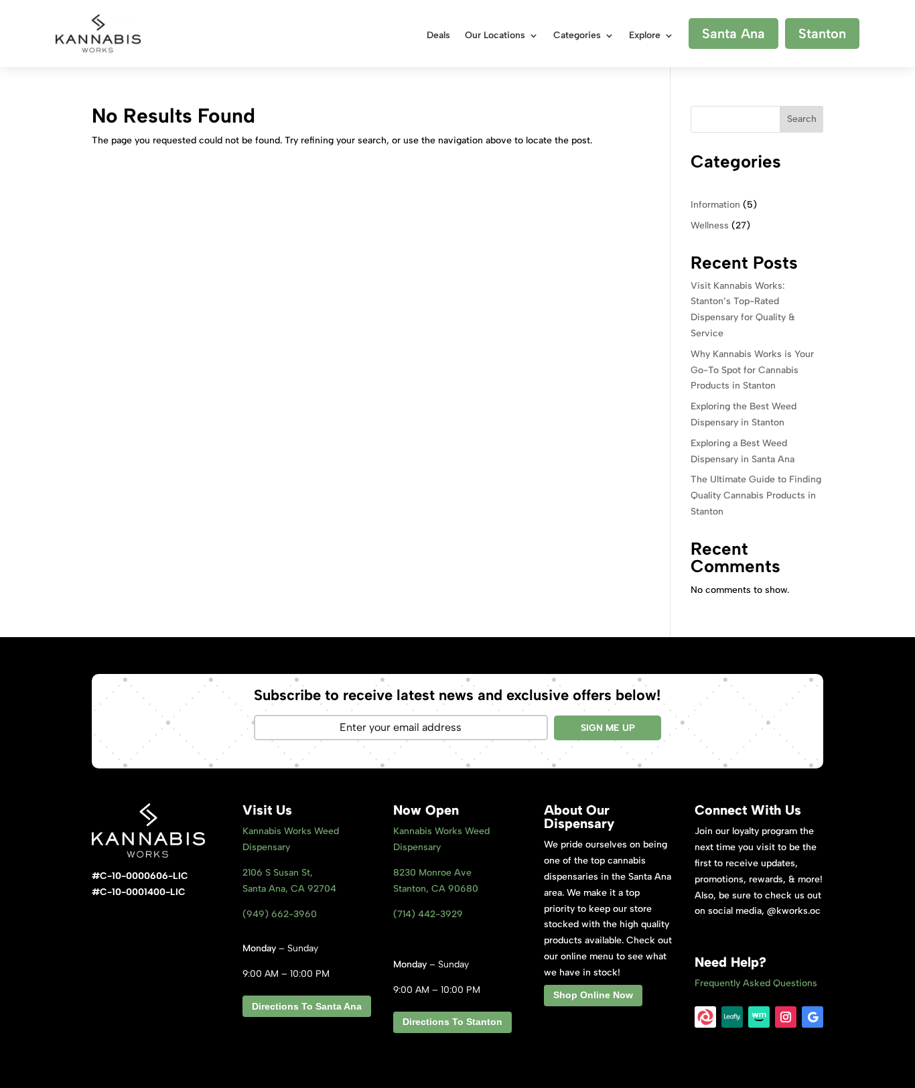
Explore (644, 36)
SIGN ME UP (608, 728)
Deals (438, 36)
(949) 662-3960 (279, 914)
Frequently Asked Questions (756, 983)
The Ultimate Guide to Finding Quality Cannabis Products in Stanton (756, 495)
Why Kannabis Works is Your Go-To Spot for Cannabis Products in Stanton (752, 370)
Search (802, 119)
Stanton (822, 33)
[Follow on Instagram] (785, 1017)
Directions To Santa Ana (307, 1006)
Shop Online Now (593, 995)
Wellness (710, 225)
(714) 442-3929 (428, 914)
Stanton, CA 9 (435, 888)
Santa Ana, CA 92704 (289, 888)
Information (715, 204)
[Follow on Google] (812, 1017)
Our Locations (495, 36)
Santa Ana (733, 33)
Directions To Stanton (452, 1021)
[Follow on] (705, 1017)
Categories (577, 36)
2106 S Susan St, (277, 872)
